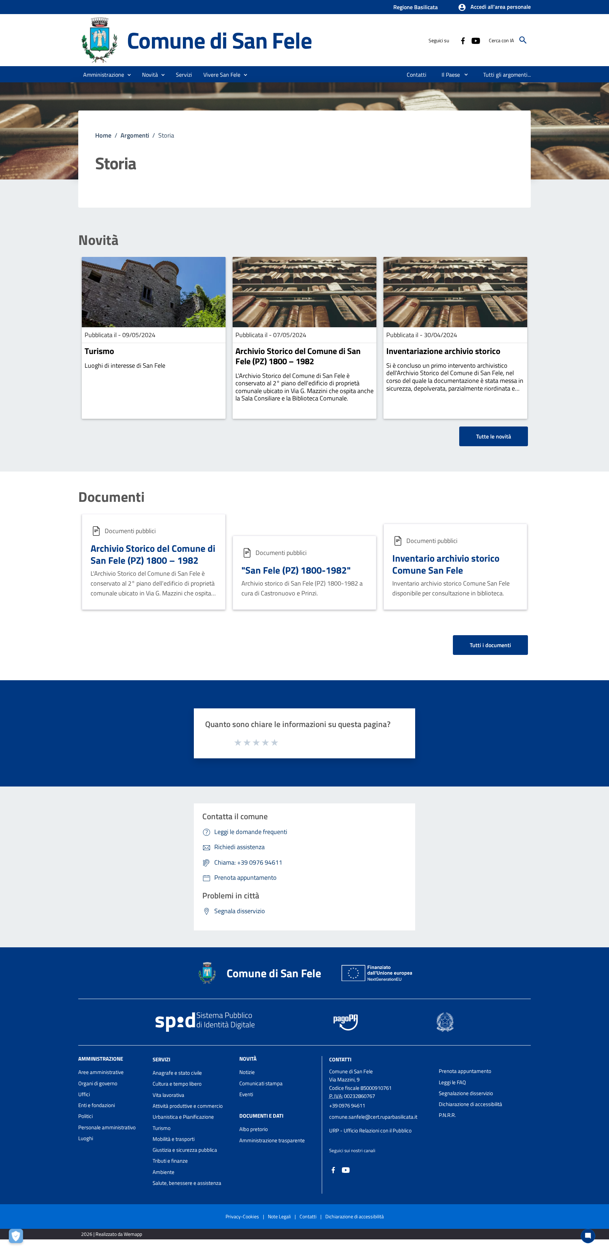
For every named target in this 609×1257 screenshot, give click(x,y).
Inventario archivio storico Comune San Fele (445, 564)
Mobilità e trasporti (174, 1139)
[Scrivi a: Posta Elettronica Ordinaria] (380, 1123)
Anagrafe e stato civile (177, 1073)
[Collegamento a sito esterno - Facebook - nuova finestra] (463, 40)
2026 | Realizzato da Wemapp (111, 1234)
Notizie (247, 1072)
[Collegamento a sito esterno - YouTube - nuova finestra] (475, 40)
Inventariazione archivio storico (443, 351)
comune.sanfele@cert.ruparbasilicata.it (373, 1117)
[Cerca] (523, 40)
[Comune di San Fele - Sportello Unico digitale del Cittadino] (99, 39)
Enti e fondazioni (96, 1105)
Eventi (246, 1094)
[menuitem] (416, 74)
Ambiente (163, 1172)
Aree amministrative (101, 1072)
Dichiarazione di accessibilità (470, 1104)
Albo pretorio (253, 1129)
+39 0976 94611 (347, 1105)
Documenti (111, 496)
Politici (85, 1116)
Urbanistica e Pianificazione (183, 1117)
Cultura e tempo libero (177, 1084)
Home (103, 135)
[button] (494, 7)
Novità (98, 240)
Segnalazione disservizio (466, 1093)
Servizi (161, 1059)
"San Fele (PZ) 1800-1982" (296, 570)
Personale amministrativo (107, 1127)
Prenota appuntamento (465, 1071)
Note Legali (279, 1216)
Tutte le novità (493, 436)
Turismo (99, 351)
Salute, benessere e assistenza (187, 1183)
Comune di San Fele (219, 40)
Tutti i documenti (490, 645)
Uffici (84, 1094)
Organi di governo (97, 1083)
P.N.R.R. (447, 1115)
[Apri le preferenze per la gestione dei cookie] (17, 1237)
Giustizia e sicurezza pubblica (185, 1150)
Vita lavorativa (168, 1095)
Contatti (340, 1059)
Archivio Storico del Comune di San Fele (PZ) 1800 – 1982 (298, 356)
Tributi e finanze (170, 1161)
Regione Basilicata (415, 7)
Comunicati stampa (261, 1083)
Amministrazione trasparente (272, 1140)
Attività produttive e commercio (188, 1106)
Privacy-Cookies (242, 1216)
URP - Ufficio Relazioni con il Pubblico (370, 1130)
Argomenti (135, 135)
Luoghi (85, 1138)
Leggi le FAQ (452, 1082)
